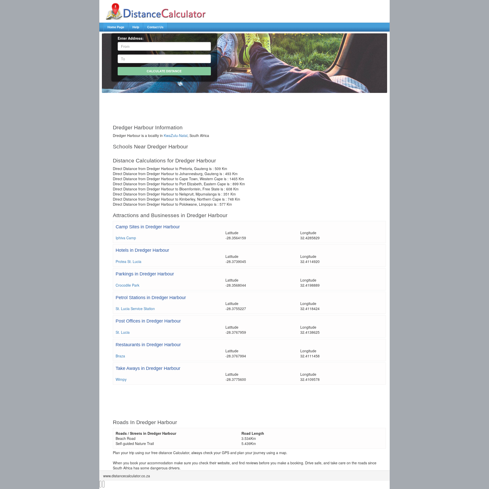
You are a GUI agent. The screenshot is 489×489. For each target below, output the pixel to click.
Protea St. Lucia (128, 261)
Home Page (115, 27)
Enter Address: (131, 38)
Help (135, 27)
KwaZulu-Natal (175, 135)
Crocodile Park (127, 285)
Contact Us (155, 27)
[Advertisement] (232, 106)
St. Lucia (123, 332)
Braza (120, 355)
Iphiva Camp (126, 237)
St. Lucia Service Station (135, 308)
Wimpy (121, 379)
